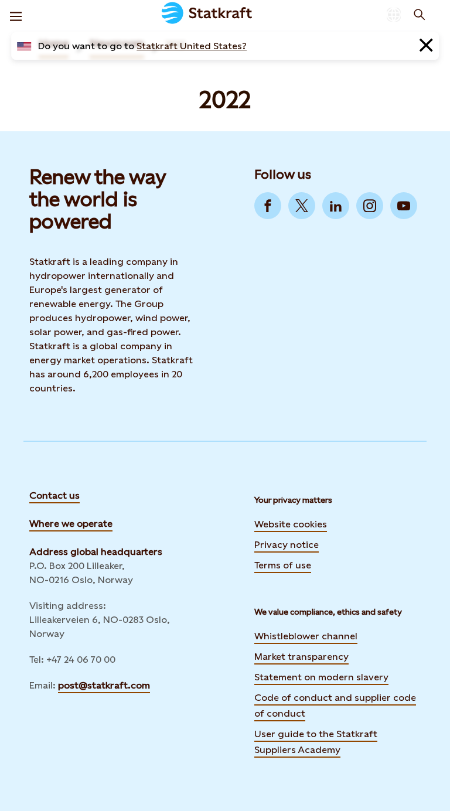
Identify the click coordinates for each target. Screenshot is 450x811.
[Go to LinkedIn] (335, 205)
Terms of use (282, 565)
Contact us (54, 495)
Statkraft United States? (192, 46)
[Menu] (16, 14)
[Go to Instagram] (369, 205)
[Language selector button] (394, 15)
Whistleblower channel (305, 636)
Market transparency (301, 656)
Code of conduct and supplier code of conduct (335, 705)
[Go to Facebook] (267, 205)
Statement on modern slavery (321, 677)
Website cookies (290, 524)
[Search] (419, 15)
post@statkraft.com (104, 685)
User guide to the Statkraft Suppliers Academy (315, 741)
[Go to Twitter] (301, 205)
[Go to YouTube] (403, 205)
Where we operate (70, 523)
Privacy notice (286, 544)
